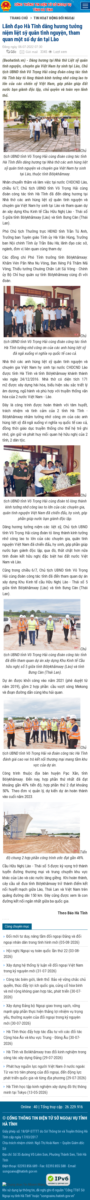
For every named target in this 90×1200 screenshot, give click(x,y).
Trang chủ (19, 18)
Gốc (13, 52)
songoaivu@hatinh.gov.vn (19, 1171)
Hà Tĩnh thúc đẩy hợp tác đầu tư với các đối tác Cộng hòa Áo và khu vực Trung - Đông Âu (43, 1037)
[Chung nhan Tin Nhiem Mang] (23, 1184)
